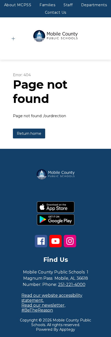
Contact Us (55, 12)
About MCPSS (17, 5)
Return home (29, 133)
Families (47, 5)
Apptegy (67, 329)
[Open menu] (13, 39)
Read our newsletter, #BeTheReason (43, 308)
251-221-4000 (71, 284)
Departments (94, 5)
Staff (68, 5)
